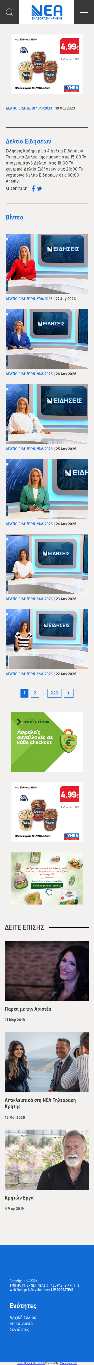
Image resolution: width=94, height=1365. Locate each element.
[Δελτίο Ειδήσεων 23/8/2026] (47, 564)
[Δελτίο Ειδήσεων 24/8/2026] (47, 489)
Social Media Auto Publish (31, 1363)
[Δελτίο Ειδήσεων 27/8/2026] (47, 264)
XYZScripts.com (68, 1363)
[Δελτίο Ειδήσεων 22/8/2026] (47, 639)
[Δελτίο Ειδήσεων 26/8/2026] (47, 339)
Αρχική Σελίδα (23, 1317)
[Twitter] (39, 190)
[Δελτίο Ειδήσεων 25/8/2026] (47, 414)
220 (54, 693)
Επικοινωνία (21, 1323)
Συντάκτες (19, 1329)
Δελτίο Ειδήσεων (28, 141)
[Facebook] (33, 190)
